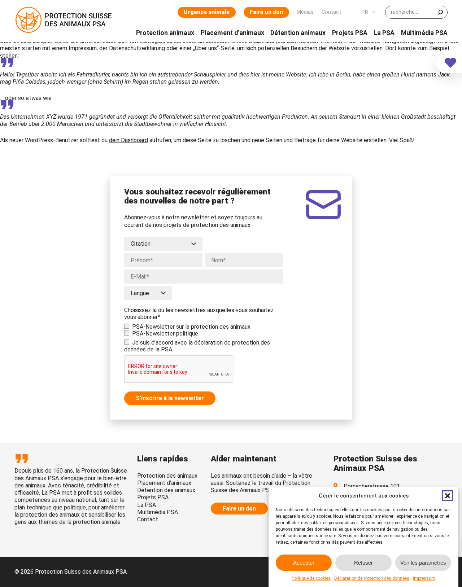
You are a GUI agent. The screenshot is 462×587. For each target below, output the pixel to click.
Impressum (424, 578)
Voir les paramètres (423, 562)
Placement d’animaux (164, 482)
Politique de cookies (311, 578)
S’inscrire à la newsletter (170, 398)
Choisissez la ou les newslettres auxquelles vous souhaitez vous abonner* (199, 313)
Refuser (363, 562)
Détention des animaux (166, 490)
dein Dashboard (128, 140)
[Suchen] (440, 12)
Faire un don (266, 12)
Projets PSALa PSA (153, 501)
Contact (147, 519)
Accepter (303, 562)
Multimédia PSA (157, 512)
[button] (447, 495)
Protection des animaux (167, 475)
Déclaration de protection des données (371, 578)
